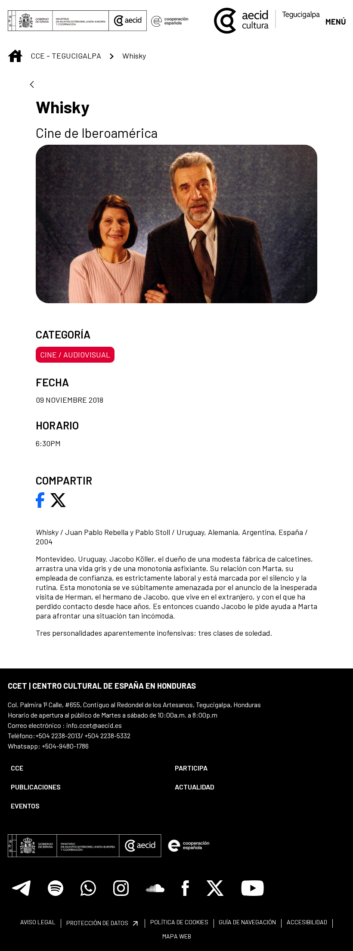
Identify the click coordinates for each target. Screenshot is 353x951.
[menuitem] (85, 768)
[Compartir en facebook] (40, 499)
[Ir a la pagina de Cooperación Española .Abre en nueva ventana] (169, 21)
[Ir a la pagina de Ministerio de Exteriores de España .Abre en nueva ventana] (58, 20)
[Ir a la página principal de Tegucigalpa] (267, 21)
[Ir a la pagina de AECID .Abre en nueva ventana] (128, 20)
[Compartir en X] (58, 499)
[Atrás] (32, 85)
